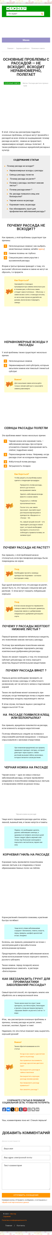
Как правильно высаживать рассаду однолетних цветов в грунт (31, 1063)
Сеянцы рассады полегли (21, 174)
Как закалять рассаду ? (29, 1089)
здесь (41, 249)
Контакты (21, 1226)
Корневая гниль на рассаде (22, 204)
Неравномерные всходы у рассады (26, 170)
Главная (8, 1226)
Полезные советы (12, 83)
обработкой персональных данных (15, 1202)
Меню (26, 40)
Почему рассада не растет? (22, 179)
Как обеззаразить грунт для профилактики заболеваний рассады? (27, 210)
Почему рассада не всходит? (20, 166)
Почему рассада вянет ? (20, 189)
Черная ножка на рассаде (21, 200)
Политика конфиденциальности (14, 1220)
